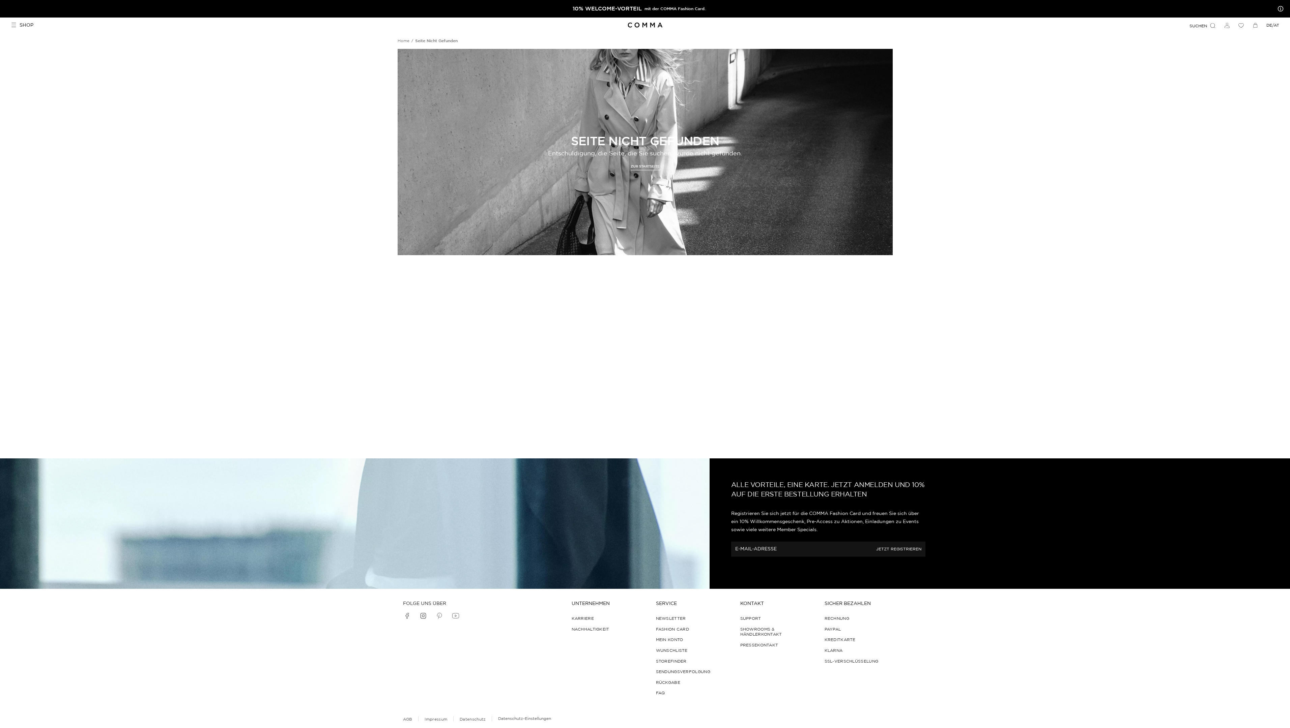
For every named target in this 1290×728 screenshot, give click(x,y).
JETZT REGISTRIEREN (898, 549)
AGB (407, 719)
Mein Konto (669, 639)
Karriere (583, 618)
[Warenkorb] (1255, 25)
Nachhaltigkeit (590, 629)
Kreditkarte (840, 639)
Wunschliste (672, 650)
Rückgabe (668, 682)
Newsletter (671, 618)
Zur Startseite (645, 167)
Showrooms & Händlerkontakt (761, 632)
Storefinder (671, 661)
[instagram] (423, 616)
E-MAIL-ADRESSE (756, 549)
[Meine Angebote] (1279, 9)
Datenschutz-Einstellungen (524, 718)
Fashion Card (672, 629)
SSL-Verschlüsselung (852, 661)
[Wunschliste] (1241, 25)
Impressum (436, 719)
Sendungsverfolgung (683, 671)
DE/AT (1272, 25)
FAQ (660, 693)
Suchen (1198, 26)
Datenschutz (473, 719)
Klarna (834, 650)
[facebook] (407, 616)
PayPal (833, 629)
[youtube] (456, 616)
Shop (26, 25)
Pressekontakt (759, 645)
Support (750, 618)
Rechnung (837, 618)
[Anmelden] (1227, 25)
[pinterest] (439, 616)
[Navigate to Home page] (645, 25)
